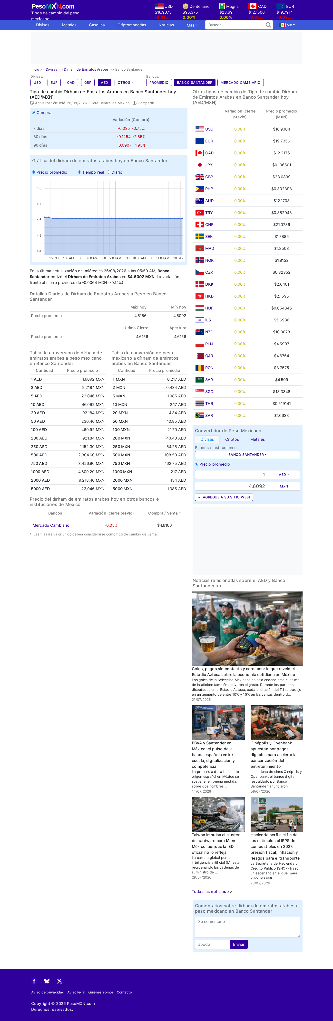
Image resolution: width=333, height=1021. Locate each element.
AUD (209, 200)
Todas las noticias (209, 891)
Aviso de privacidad (47, 992)
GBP (88, 82)
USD (37, 82)
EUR (54, 82)
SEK (209, 236)
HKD (209, 296)
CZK (209, 272)
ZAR (209, 415)
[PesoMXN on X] (59, 981)
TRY (209, 212)
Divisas (42, 24)
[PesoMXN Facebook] (34, 981)
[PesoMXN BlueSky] (47, 981)
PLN (209, 343)
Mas (190, 25)
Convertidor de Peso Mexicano (228, 430)
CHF (209, 224)
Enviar (239, 944)
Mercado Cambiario (241, 82)
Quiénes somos (101, 992)
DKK (209, 284)
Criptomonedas (132, 24)
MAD (209, 248)
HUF (209, 308)
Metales (69, 24)
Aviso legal (76, 992)
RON (209, 367)
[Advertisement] (166, 48)
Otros (124, 82)
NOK (209, 260)
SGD (209, 391)
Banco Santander (195, 82)
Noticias (166, 24)
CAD (71, 82)
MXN (284, 486)
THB (209, 403)
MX (289, 25)
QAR (209, 355)
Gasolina (97, 24)
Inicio (34, 69)
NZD (209, 331)
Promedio (159, 82)
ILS (208, 320)
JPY (209, 164)
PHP (209, 188)
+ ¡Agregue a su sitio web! (224, 497)
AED (104, 82)
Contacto (124, 992)
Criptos (232, 439)
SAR (209, 379)
